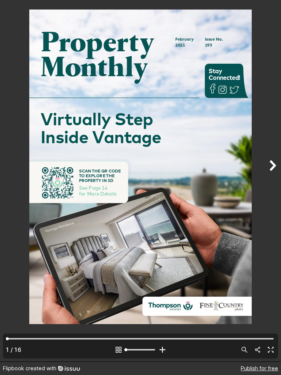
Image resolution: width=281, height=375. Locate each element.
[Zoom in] (162, 349)
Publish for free (259, 368)
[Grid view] (118, 349)
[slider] (140, 349)
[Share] (257, 349)
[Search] (244, 349)
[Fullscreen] (271, 349)
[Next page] (272, 180)
